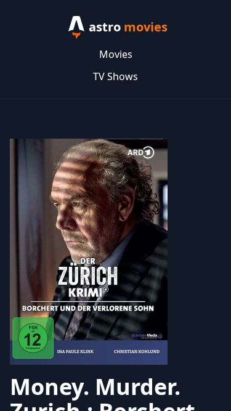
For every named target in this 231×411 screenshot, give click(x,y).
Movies (115, 54)
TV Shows (115, 76)
